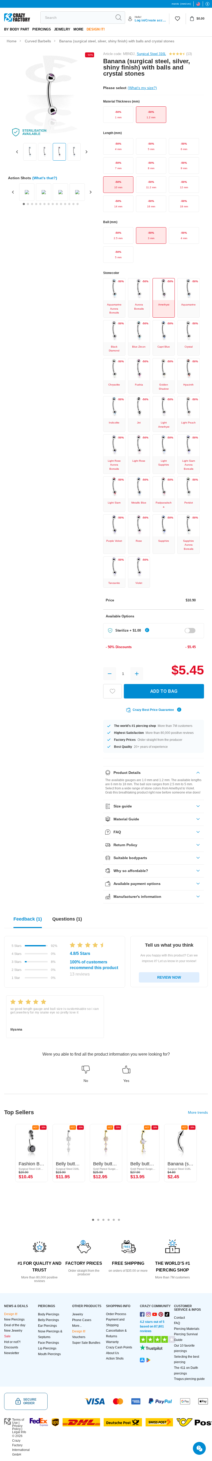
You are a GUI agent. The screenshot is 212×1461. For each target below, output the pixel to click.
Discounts (11, 1347)
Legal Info (19, 1432)
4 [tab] (108, 1219)
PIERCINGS (41, 29)
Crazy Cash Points (119, 1347)
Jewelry (62, 29)
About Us (112, 1353)
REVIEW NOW (169, 977)
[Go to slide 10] (61, 204)
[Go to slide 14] (78, 204)
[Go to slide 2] (28, 204)
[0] (177, 18)
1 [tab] (93, 1219)
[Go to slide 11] (65, 204)
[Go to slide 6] (44, 204)
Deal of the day (14, 1325)
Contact (179, 1317)
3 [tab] (103, 1219)
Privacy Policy (17, 1427)
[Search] (118, 17)
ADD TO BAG (164, 691)
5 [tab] (113, 1219)
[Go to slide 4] (36, 204)
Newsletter (11, 1353)
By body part (16, 29)
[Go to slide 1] (24, 204)
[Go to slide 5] (40, 204)
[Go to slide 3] (32, 204)
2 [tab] (98, 1219)
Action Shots (115, 1358)
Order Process (116, 1314)
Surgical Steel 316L (151, 54)
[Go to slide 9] (57, 204)
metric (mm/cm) (181, 3)
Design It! (96, 29)
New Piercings (14, 1319)
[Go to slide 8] (53, 204)
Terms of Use (18, 1421)
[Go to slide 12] (69, 204)
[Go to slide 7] (49, 204)
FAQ (177, 1323)
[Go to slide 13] (73, 204)
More (78, 29)
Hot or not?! (12, 1342)
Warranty (112, 1342)
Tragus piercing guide (189, 1379)
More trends (198, 1112)
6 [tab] (119, 1219)
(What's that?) (44, 178)
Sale (7, 1336)
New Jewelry (13, 1330)
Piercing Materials (186, 1329)
